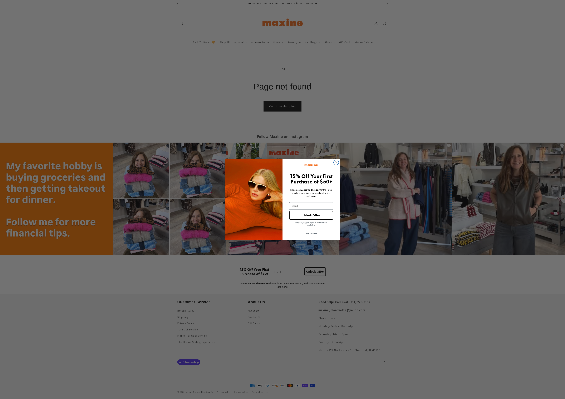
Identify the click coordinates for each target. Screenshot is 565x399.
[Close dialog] (336, 162)
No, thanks (311, 233)
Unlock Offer (311, 215)
